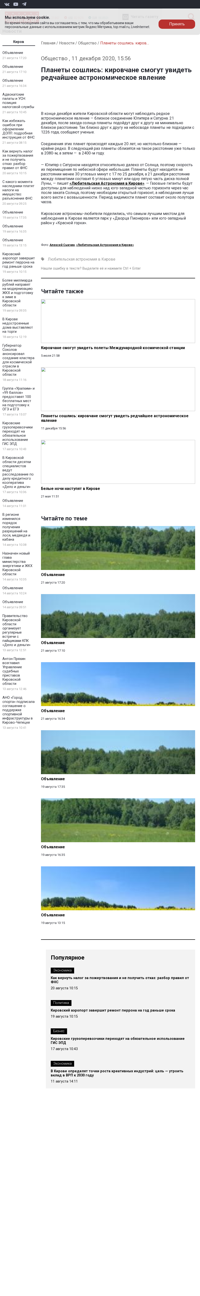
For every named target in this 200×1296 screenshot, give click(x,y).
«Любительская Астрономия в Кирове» (107, 183)
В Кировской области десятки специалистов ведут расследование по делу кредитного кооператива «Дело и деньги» (18, 472)
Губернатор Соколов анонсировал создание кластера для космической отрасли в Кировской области (18, 360)
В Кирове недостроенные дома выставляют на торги (17, 325)
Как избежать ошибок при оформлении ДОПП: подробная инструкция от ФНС (18, 129)
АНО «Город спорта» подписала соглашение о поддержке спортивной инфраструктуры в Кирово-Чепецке (18, 710)
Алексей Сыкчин (62, 245)
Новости (66, 43)
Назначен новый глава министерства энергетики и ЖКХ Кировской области (17, 563)
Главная (48, 43)
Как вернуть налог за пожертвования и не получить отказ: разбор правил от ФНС (17, 159)
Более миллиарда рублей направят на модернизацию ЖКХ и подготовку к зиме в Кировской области (17, 292)
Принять (177, 24)
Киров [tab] (18, 42)
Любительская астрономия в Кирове (81, 259)
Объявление (12, 53)
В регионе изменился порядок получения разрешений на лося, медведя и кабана (16, 527)
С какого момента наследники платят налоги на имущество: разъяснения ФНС (18, 190)
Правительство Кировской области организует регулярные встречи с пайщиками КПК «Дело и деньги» (16, 630)
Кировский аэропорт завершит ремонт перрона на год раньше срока (18, 260)
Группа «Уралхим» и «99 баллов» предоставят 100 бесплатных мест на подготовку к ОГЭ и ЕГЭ (18, 398)
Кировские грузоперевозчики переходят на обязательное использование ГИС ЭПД (17, 433)
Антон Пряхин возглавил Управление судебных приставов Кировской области (13, 671)
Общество (87, 43)
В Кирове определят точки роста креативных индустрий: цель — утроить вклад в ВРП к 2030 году (117, 1073)
